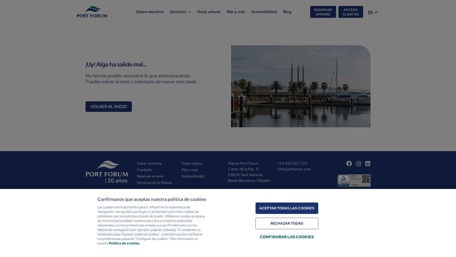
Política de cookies (124, 243)
